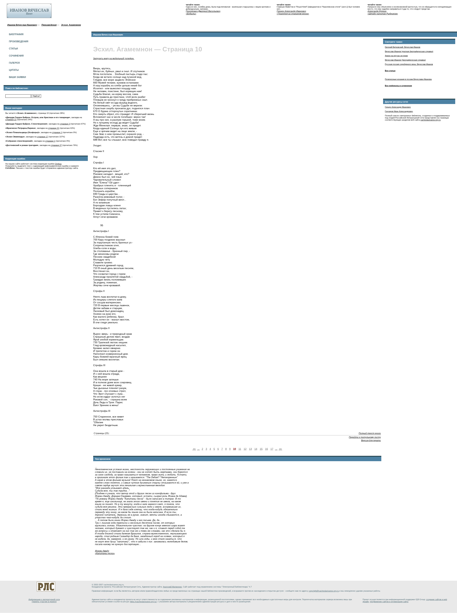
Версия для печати (371, 440)
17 (271, 448)
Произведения (18, 41)
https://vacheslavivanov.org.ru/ (143, 602)
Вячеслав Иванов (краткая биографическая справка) (409, 51)
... (198, 449)
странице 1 (57, 132)
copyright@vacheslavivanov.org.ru (324, 591)
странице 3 (65, 124)
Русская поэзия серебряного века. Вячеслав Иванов (409, 64)
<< (194, 449)
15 (261, 448)
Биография (16, 34)
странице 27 (56, 145)
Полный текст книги (370, 433)
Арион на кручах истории (396, 56)
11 (239, 448)
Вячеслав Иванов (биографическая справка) (405, 60)
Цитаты (14, 70)
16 (266, 448)
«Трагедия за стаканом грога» (293, 13)
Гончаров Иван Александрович (399, 111)
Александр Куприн (377, 11)
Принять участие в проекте (44, 602)
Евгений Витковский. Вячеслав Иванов (402, 47)
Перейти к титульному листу (365, 437)
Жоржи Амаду (102, 551)
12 (245, 448)
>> (280, 449)
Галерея (14, 63)
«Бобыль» (191, 13)
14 (255, 448)
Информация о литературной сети (44, 599)
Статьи (13, 48)
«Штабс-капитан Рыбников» (383, 13)
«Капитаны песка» (105, 553)
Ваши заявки (17, 77)
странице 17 (42, 137)
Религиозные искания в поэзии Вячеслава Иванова (408, 79)
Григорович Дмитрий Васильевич (203, 11)
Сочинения (16, 55)
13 (250, 448)
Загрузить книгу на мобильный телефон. (113, 58)
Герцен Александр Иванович (291, 11)
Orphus (58, 164)
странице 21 (10, 119)
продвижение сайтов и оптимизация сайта (389, 602)
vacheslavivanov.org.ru (430, 120)
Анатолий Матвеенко (172, 587)
